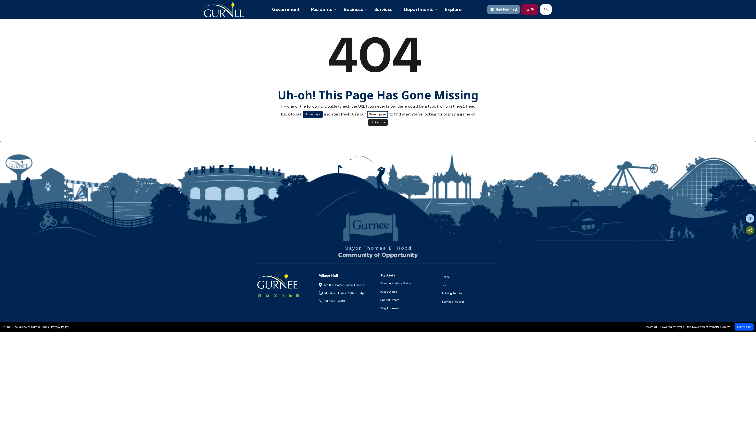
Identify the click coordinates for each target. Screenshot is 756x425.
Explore (453, 9)
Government (285, 9)
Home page (312, 114)
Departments (418, 9)
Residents (321, 9)
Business (353, 9)
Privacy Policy (60, 327)
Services (383, 9)
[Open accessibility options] (750, 218)
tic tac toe (378, 122)
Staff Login (744, 327)
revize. (681, 327)
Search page (377, 114)
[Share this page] (750, 230)
